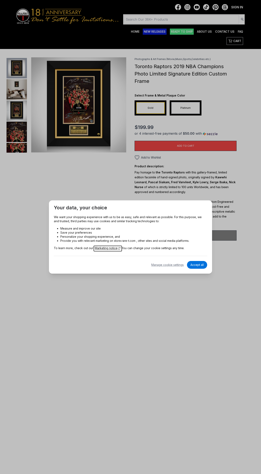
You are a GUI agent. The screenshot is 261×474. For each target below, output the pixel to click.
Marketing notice (106, 248)
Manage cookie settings (167, 264)
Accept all (197, 264)
